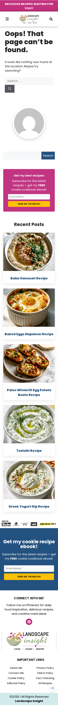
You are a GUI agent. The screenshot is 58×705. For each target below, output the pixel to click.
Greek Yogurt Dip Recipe (29, 506)
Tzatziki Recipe (29, 450)
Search (48, 156)
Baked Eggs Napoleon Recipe (29, 334)
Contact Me (16, 673)
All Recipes (45, 683)
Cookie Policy (16, 678)
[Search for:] (29, 81)
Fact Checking (45, 678)
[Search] (10, 89)
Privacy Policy (45, 668)
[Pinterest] (29, 622)
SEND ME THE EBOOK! (29, 203)
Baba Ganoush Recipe (29, 278)
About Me (16, 668)
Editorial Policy (16, 683)
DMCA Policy (45, 673)
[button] (7, 19)
